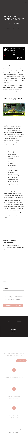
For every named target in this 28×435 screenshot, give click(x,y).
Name (5, 274)
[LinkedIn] (7, 429)
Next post (14, 329)
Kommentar (6, 253)
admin (15, 25)
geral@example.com (14, 398)
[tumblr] (18, 232)
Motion (16, 27)
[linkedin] (12, 232)
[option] (14, 109)
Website (5, 288)
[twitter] (10, 232)
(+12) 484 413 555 (14, 417)
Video (19, 28)
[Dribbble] (15, 429)
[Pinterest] (12, 429)
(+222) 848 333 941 (14, 415)
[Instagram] (10, 429)
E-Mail (5, 281)
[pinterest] (15, 232)
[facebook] (7, 232)
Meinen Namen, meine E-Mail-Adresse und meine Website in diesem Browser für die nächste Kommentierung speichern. (14, 298)
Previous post (14, 319)
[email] (20, 232)
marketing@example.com (14, 396)
